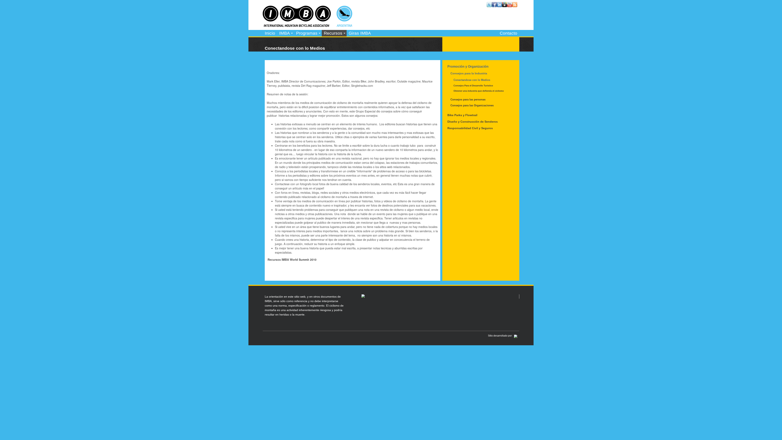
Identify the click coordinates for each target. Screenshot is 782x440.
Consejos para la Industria (468, 73)
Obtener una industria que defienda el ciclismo (479, 91)
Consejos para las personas (467, 99)
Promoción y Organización (468, 66)
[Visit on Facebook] (494, 6)
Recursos (332, 33)
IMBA (283, 33)
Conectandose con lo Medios (472, 79)
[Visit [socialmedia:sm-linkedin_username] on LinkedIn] (499, 6)
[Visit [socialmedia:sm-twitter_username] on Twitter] (489, 6)
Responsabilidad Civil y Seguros (470, 128)
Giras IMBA (360, 33)
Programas (305, 33)
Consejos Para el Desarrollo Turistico (473, 85)
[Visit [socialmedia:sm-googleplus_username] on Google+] (504, 6)
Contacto (508, 33)
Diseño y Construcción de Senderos (472, 121)
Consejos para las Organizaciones (472, 105)
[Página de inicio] (307, 26)
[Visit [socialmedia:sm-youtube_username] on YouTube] (509, 6)
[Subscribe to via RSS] (514, 6)
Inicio (270, 33)
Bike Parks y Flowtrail (462, 115)
